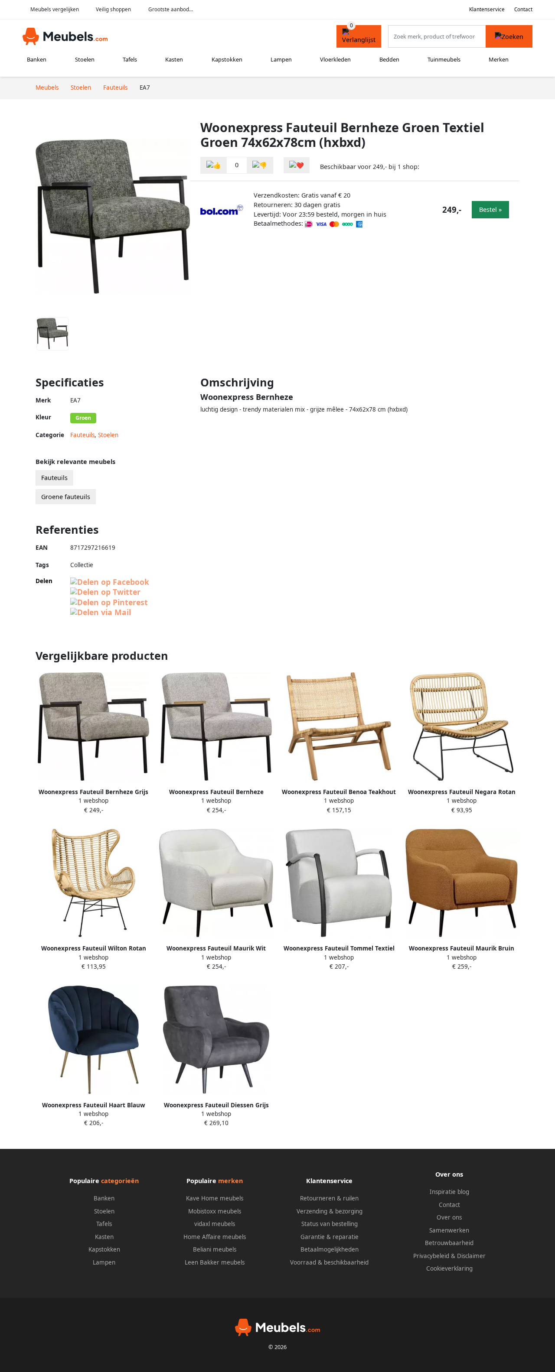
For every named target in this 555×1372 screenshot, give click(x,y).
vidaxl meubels (214, 1224)
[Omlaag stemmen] (260, 165)
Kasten (174, 59)
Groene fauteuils (65, 497)
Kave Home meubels (214, 1198)
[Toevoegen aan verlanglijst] (297, 165)
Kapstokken (227, 59)
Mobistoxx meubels (214, 1211)
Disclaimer (471, 1256)
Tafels (130, 59)
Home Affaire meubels (214, 1237)
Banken (36, 59)
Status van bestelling (329, 1224)
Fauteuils (82, 435)
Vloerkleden (335, 59)
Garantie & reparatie (329, 1237)
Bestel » (490, 209)
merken (230, 1181)
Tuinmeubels (444, 59)
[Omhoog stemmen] (214, 165)
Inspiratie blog (449, 1192)
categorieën (120, 1181)
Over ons (449, 1217)
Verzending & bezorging (329, 1211)
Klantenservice (487, 9)
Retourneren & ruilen (329, 1198)
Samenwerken (449, 1230)
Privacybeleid (431, 1256)
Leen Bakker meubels (215, 1262)
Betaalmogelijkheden (329, 1249)
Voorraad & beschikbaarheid (329, 1262)
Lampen (281, 59)
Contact (523, 9)
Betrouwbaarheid (449, 1243)
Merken (499, 59)
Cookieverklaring (449, 1268)
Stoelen (85, 59)
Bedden (389, 59)
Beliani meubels (214, 1249)
